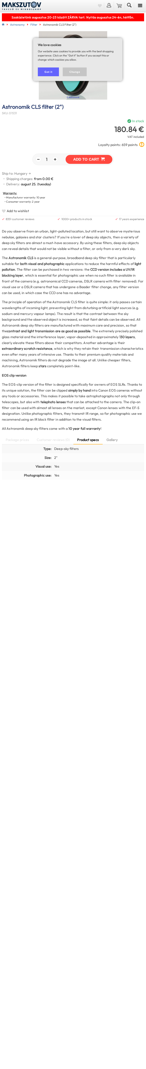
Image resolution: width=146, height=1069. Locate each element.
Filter (33, 24)
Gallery (112, 440)
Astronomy (17, 24)
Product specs (88, 440)
